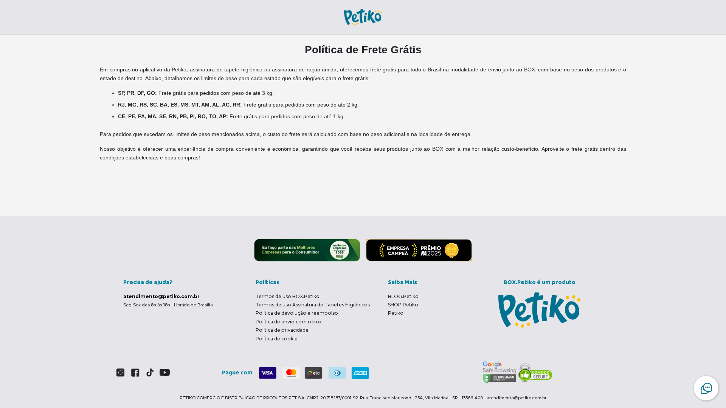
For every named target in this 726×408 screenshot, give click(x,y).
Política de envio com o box (289, 322)
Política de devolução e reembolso (297, 313)
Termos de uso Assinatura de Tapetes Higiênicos (313, 305)
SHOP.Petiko (403, 305)
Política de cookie (277, 339)
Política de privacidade (282, 330)
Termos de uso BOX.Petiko (288, 296)
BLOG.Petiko (403, 296)
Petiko (395, 313)
